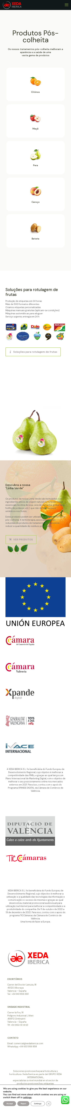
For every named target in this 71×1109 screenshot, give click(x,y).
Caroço (36, 201)
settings (27, 1097)
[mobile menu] (66, 5)
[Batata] (35, 233)
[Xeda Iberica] (12, 5)
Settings (37, 1103)
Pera (35, 165)
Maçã (35, 128)
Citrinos (35, 92)
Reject (23, 1103)
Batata (35, 238)
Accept (9, 1103)
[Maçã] (35, 123)
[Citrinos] (35, 86)
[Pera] (35, 159)
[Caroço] (35, 196)
